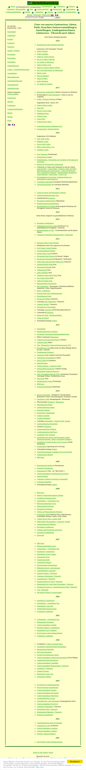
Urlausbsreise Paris (43, 557)
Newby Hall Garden (43, 144)
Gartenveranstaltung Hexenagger (48, 693)
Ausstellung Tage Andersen (46, 435)
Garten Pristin (52, 169)
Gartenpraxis (60, 6)
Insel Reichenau (42, 363)
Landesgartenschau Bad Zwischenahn (49, 723)
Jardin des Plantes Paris (44, 281)
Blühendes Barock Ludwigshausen (48, 568)
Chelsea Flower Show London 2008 (49, 519)
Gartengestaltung (46, 6)
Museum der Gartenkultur (45, 92)
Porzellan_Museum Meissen (46, 734)
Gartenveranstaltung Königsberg (47, 696)
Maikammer (55, 337)
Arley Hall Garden (43, 139)
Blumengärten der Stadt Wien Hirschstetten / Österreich (55, 584)
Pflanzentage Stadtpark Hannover (48, 371)
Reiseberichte (57, 9)
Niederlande (11, 35)
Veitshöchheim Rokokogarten (47, 609)
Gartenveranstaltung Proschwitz (47, 704)
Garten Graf (63, 174)
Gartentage (40, 355)
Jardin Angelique (42, 54)
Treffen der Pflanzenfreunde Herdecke (49, 512)
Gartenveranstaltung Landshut (47, 731)
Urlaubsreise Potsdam (44, 562)
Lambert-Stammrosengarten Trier (48, 195)
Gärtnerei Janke (42, 342)
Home (13, 6)
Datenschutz (46, 15)
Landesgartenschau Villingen (46, 429)
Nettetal (54, 321)
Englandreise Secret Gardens (46, 554)
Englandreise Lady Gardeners (47, 630)
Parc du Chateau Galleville (46, 59)
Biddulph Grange (42, 141)
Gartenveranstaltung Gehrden (46, 625)
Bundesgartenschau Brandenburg (48, 203)
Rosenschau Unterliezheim (46, 413)
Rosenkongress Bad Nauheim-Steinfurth (50, 45)
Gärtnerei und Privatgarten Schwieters (49, 530)
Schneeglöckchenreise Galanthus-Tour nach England (54, 452)
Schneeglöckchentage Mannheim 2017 (50, 126)
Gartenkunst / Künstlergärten (66, 12)
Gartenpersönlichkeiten (13, 12)
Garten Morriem (42, 174)
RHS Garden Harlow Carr (45, 147)
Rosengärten (11, 58)
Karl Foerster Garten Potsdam (47, 248)
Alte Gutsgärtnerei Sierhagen (46, 173)
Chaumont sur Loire (43, 726)
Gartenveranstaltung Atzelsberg (47, 728)
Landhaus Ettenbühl (43, 418)
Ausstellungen (12, 73)
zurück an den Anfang (40, 752)
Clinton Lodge (42, 116)
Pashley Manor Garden (44, 105)
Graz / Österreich (42, 590)
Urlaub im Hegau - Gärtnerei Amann (49, 366)
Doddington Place (43, 113)
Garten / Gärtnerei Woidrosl (46, 99)
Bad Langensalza (42, 286)
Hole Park (40, 108)
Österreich (10, 47)
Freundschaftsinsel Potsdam (46, 251)
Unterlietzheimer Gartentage (46, 571)
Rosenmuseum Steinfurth (45, 649)
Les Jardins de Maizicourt (45, 62)
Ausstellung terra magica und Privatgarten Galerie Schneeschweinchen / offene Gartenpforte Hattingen (54, 438)
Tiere (31, 9)
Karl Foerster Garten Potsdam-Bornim (49, 633)
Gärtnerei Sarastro (43, 304)
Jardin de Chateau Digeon (45, 57)
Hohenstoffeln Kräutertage (46, 369)
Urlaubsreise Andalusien (45, 611)
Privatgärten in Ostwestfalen (46, 307)
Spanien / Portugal (13, 51)
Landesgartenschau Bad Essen (47, 432)
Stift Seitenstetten (50, 302)
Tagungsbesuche (12, 85)
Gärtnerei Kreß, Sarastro (62, 421)
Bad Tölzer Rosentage (44, 652)
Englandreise (41, 329)
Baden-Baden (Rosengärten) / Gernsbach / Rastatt (53, 522)
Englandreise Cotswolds (45, 606)
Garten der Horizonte (68, 171)
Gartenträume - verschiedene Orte (48, 501)
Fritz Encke (41, 378)
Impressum (37, 15)
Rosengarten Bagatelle (44, 267)
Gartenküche (39, 12)
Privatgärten (11, 54)
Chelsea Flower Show (44, 122)
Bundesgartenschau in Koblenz (47, 331)
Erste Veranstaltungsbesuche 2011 (48, 374)
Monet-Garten (41, 73)
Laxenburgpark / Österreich (46, 579)
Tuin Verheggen (42, 154)
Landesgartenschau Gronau (46, 698)
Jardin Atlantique (42, 273)
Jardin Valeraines (42, 81)
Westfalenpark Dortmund (45, 352)
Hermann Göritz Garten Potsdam (48, 243)
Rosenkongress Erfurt (44, 296)
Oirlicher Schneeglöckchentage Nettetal (50, 495)
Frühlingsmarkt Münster (45, 455)
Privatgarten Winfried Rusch (46, 201)
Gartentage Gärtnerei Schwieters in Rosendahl (52, 479)
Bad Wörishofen (54, 95)
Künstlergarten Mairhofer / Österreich (49, 712)
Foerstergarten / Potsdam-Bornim (48, 129)
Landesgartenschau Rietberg (46, 524)
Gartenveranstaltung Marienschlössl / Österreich (53, 666)
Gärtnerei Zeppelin (43, 416)
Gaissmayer (47, 426)
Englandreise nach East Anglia (47, 226)
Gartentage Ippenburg (44, 482)
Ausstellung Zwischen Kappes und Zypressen (52, 442)
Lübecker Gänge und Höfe (67, 169)
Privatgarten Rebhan (43, 299)
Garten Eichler (42, 169)
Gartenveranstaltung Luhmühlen (47, 663)
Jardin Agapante (42, 51)
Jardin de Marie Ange (44, 65)
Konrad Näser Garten (44, 253)
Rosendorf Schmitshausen (45, 532)
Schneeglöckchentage (44, 184)
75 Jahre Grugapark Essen (54, 644)
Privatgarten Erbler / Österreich (47, 709)
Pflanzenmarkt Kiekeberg (45, 506)
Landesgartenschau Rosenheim (47, 424)
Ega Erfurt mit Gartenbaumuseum (48, 685)
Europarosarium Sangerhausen (47, 565)
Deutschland (11, 32)
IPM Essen (40, 384)
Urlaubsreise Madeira (44, 677)
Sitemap (29, 15)
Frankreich (10, 43)
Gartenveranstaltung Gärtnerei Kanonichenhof (52, 658)
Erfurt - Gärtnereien (43, 291)
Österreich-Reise (42, 476)
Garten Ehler (53, 174)
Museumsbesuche (13, 77)
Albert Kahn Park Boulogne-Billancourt (50, 262)
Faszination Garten (43, 399)
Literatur (50, 12)
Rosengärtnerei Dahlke (44, 157)
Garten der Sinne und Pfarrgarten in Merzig (51, 193)
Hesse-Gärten (41, 360)
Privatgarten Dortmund (44, 509)
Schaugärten (11, 62)
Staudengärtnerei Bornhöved (66, 173)
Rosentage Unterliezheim (45, 223)
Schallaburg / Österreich (45, 668)
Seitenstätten (49, 421)
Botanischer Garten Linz (45, 674)
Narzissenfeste (41, 446)
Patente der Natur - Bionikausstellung (49, 315)
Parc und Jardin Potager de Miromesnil (50, 70)
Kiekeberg (51, 402)
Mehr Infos (40, 767)
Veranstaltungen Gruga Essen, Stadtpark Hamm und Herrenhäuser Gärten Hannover (54, 178)
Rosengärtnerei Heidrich (45, 465)
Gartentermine (70, 9)
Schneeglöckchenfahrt (44, 387)
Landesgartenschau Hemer (46, 407)
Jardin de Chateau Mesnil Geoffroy (48, 68)
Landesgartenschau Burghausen (47, 660)
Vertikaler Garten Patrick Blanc (47, 275)
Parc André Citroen (43, 278)
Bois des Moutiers (43, 76)
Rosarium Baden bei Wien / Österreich (49, 582)
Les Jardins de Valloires (45, 84)
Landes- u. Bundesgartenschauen (18, 69)
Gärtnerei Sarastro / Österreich (47, 573)
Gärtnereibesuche (13, 66)
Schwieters (48, 310)
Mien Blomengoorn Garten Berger (48, 171)
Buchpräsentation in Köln (45, 230)
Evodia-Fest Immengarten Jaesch (48, 655)
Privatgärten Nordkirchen (45, 527)
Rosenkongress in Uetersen (46, 206)
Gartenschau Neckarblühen (46, 358)
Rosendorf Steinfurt (43, 410)
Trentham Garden (43, 150)
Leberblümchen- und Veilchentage (48, 701)
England (10, 39)
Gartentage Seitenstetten (45, 707)
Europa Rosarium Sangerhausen (47, 687)
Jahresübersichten (13, 88)
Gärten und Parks (43, 9)
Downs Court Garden (44, 111)
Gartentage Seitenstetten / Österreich (49, 576)
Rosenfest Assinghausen (45, 468)
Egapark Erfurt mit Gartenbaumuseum (49, 293)
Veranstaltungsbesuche (14, 81)
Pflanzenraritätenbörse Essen (46, 504)
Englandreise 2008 (43, 514)
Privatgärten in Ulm (43, 348)
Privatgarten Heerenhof (44, 259)
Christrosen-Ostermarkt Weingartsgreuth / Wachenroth (55, 235)
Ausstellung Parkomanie (45, 182)
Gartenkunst (11, 105)
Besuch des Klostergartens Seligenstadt (50, 164)
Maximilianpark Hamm (44, 405)
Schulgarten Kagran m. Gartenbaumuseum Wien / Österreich (57, 587)
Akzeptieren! (75, 761)
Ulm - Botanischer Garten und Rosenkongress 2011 (54, 345)
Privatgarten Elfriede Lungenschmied (49, 592)
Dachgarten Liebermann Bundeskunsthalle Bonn (53, 334)
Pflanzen (72, 6)
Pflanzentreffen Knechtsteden (46, 283)
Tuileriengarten (42, 270)
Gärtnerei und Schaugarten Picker (48, 340)
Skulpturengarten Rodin (45, 264)
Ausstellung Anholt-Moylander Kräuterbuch (51, 647)
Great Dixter (41, 119)
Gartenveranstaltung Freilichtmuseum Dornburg (53, 474)
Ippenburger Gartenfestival (46, 551)
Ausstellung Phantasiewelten (46, 498)
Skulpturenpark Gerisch (45, 381)
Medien (27, 12)
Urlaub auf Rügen (43, 318)
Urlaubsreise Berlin (43, 560)
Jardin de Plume (42, 78)
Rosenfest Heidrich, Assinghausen (48, 628)
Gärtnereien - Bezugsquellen (16, 9)
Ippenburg (51, 198)
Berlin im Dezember (43, 395)
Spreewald (40, 535)
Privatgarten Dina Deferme (46, 256)
